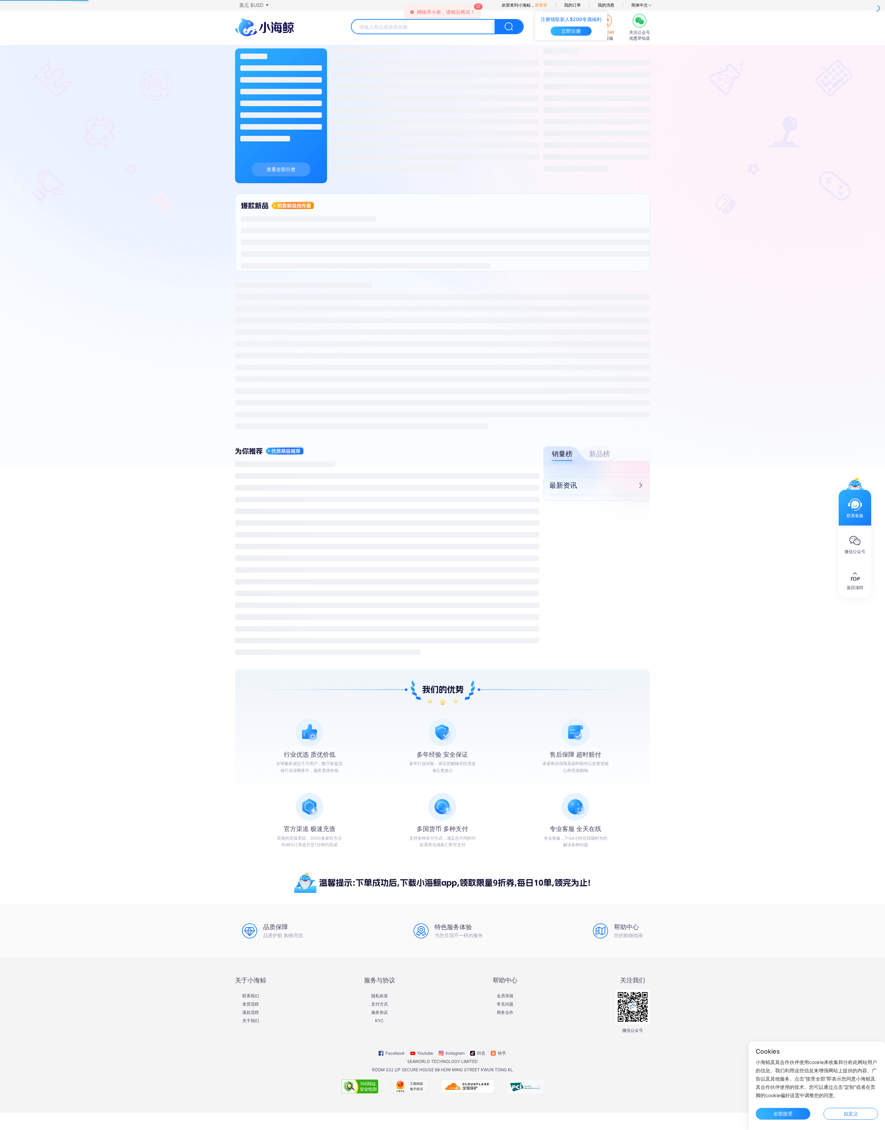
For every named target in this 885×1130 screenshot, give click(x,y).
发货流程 (250, 1004)
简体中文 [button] (639, 5)
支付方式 (379, 1004)
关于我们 (250, 1021)
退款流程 (250, 1012)
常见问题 (505, 1004)
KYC (379, 1021)
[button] (253, 5)
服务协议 (379, 1012)
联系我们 (250, 996)
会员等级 (505, 996)
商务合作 (505, 1012)
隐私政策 (379, 996)
